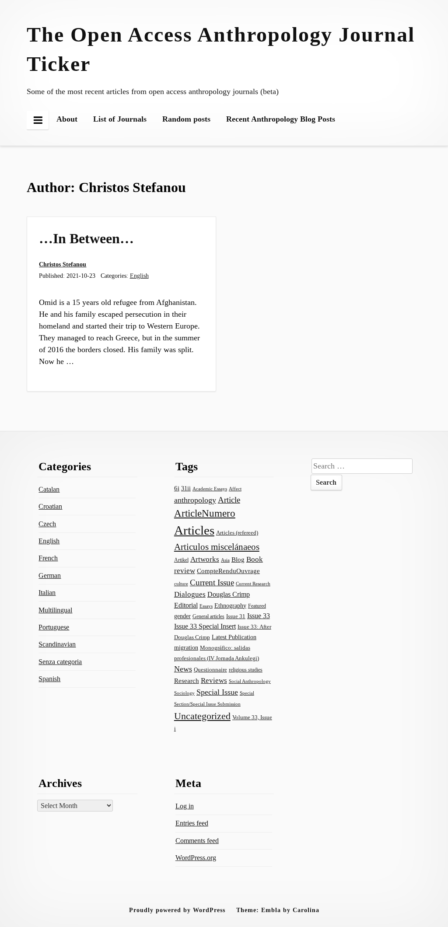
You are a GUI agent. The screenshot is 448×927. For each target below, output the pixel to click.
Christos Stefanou (62, 264)
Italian (47, 592)
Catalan (49, 489)
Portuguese (53, 627)
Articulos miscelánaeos (216, 547)
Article (229, 499)
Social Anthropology (250, 681)
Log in (184, 806)
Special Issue (217, 692)
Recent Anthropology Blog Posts (280, 119)
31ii (186, 488)
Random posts (186, 119)
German (49, 575)
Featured (257, 606)
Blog (238, 559)
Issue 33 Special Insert (205, 626)
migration (186, 647)
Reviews (214, 680)
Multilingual (55, 610)
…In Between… (86, 238)
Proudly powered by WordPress (177, 909)
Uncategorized (202, 715)
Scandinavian (57, 644)
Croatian (50, 506)
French (48, 558)
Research (186, 680)
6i (176, 488)
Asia (225, 560)
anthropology (195, 500)
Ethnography (230, 605)
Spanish (49, 678)
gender (182, 616)
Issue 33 (258, 615)
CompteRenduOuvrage (228, 570)
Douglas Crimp (228, 594)
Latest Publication (234, 636)
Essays (206, 606)
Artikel (181, 560)
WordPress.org (195, 857)
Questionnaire (210, 670)
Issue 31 (235, 616)
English (139, 275)
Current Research (253, 583)
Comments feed (197, 840)
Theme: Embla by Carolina (277, 909)
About (66, 119)
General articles (208, 616)
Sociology (184, 693)
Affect (235, 488)
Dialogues (190, 594)
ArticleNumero (204, 513)
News (183, 669)
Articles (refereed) (237, 532)
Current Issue (212, 582)
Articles (194, 530)
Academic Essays (209, 488)
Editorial (186, 605)
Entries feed (191, 823)
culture (181, 583)
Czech (47, 524)
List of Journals (120, 119)
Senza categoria (60, 661)
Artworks (204, 559)
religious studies (245, 670)
